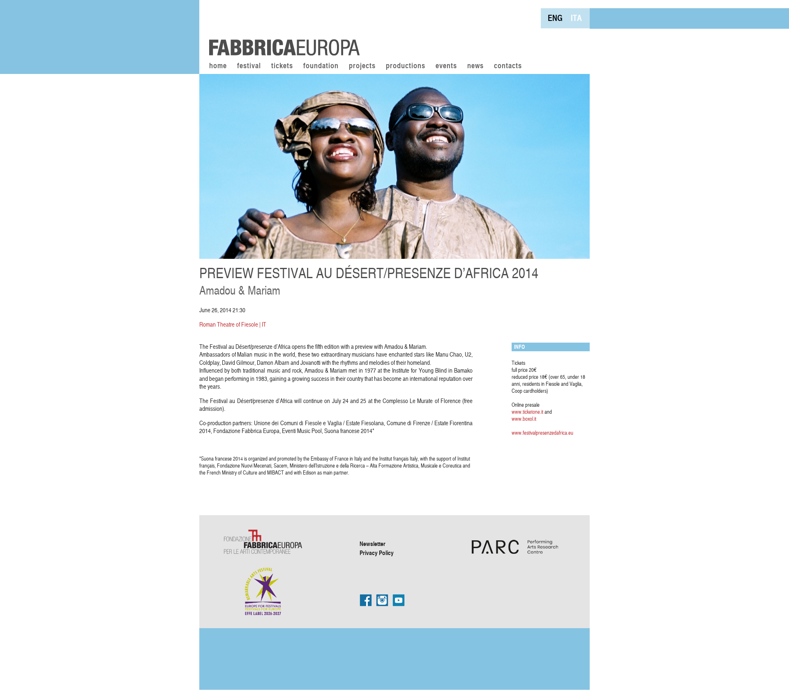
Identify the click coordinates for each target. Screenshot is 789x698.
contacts (508, 66)
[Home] (281, 29)
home (218, 66)
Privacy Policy (377, 552)
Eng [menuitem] (555, 18)
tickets (282, 66)
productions (405, 66)
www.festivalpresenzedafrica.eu (542, 432)
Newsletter (372, 543)
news (475, 66)
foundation (321, 66)
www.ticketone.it (527, 411)
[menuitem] (555, 18)
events (446, 66)
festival (249, 66)
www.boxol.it (524, 418)
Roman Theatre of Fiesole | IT (232, 324)
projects (362, 66)
